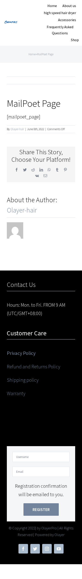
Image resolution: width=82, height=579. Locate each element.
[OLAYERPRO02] (11, 23)
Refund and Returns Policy (33, 366)
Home (32, 54)
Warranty (16, 393)
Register (41, 509)
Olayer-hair (17, 129)
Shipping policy (23, 380)
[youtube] (59, 549)
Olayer (59, 534)
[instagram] (47, 549)
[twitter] (35, 549)
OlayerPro (49, 528)
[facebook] (23, 549)
